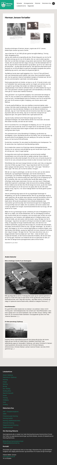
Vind (4, 402)
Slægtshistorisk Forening (10, 425)
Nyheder (19, 3)
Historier (37, 3)
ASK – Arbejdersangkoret (10, 411)
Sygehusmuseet (8, 427)
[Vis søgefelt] (53, 3)
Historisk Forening (8, 423)
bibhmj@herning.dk (9, 456)
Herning (5, 379)
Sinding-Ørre (7, 391)
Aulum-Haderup (8, 375)
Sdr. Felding (6, 388)
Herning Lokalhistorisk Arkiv (11, 420)
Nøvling (5, 384)
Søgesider (31, 6)
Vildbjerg (6, 400)
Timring (5, 398)
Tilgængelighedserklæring (11, 443)
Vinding (5, 404)
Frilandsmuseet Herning (10, 416)
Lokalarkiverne (21, 6)
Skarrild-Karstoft (8, 393)
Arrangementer (28, 3)
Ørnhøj (5, 386)
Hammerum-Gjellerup (9, 377)
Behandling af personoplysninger (13, 441)
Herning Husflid (8, 418)
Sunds (5, 395)
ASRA (4, 414)
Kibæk (5, 382)
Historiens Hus (46, 3)
